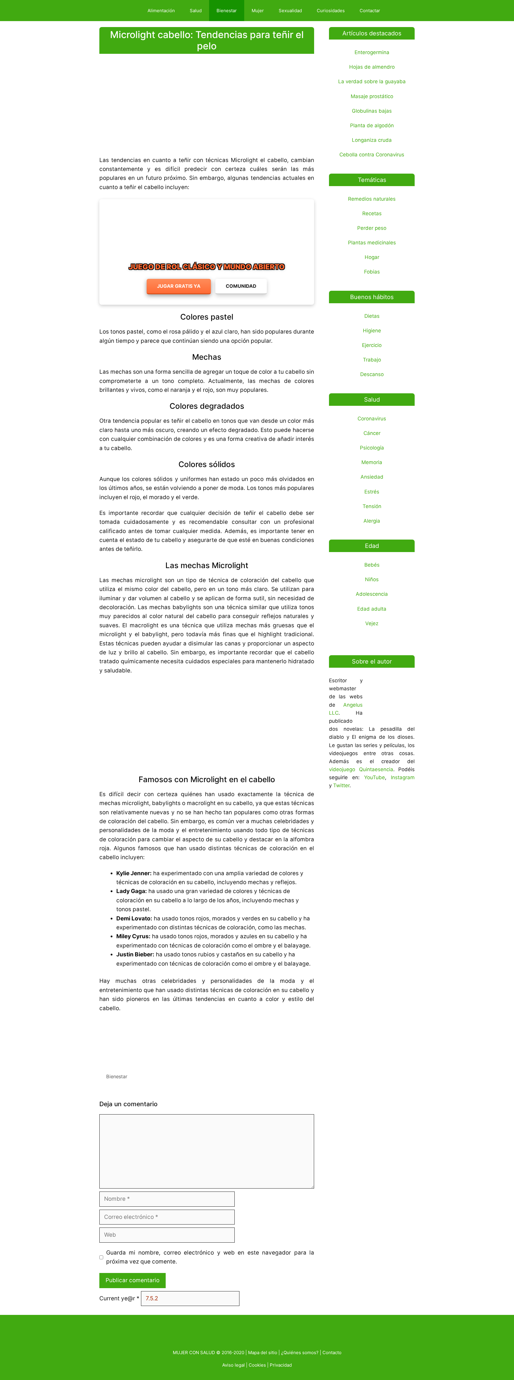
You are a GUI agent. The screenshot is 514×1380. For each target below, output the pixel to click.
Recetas (372, 213)
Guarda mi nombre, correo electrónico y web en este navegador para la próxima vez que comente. (210, 1257)
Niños (372, 579)
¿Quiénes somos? (300, 1352)
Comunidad (241, 286)
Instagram (403, 777)
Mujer (258, 10)
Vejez (371, 623)
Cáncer (371, 433)
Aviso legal (233, 1365)
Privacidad (281, 1365)
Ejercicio (372, 345)
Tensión (372, 506)
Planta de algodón (372, 125)
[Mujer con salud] (121, 10)
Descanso (372, 374)
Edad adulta (371, 609)
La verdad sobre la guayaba (372, 81)
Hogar (372, 257)
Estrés (371, 492)
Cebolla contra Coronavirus (371, 155)
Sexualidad (290, 10)
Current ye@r (119, 1298)
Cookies (257, 1365)
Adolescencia (372, 594)
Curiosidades (331, 10)
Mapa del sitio (262, 1352)
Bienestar (227, 10)
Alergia (371, 521)
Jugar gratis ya (178, 286)
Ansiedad (372, 477)
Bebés (372, 565)
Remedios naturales (372, 199)
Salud (196, 10)
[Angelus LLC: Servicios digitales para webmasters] (206, 1040)
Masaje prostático (372, 96)
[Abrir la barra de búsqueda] (398, 10)
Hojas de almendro (372, 67)
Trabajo (372, 360)
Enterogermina (372, 52)
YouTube (374, 777)
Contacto (331, 1352)
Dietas (372, 316)
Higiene (372, 331)
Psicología (372, 448)
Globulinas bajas (372, 111)
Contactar (370, 10)
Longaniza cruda (372, 140)
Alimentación (161, 10)
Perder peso (371, 228)
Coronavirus (372, 419)
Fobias (372, 272)
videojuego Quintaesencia (361, 769)
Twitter (341, 785)
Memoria (371, 462)
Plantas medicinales (372, 243)
